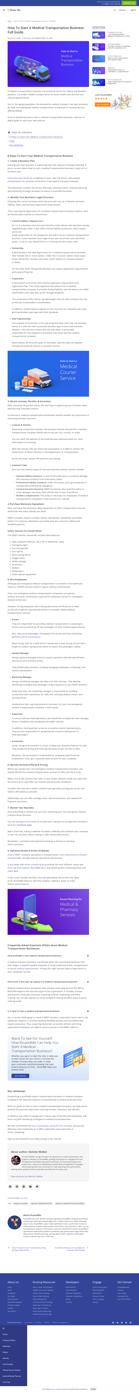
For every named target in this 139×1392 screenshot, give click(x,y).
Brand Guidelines (98, 1290)
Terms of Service (28, 1322)
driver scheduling (33, 864)
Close (93, 1389)
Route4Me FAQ (122, 1296)
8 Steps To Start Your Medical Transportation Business (36, 137)
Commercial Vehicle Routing (42, 1302)
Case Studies (121, 1293)
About (10, 1290)
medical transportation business (69, 1203)
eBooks (95, 1302)
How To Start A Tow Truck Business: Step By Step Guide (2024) (29, 1249)
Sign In (133, 10)
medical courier (20, 1203)
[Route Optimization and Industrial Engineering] (98, 82)
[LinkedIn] (17, 1186)
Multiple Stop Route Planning (43, 1290)
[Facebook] (10, 1186)
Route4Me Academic (15, 1302)
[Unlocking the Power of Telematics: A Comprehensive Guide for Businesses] (98, 70)
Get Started (12, 1311)
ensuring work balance (18, 867)
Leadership (11, 1293)
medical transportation (41, 1203)
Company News (9, 1340)
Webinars (6, 1346)
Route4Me (27, 1219)
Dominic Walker (15, 38)
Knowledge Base (123, 1287)
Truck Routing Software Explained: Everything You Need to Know (119, 36)
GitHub (68, 1299)
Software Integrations (73, 1293)
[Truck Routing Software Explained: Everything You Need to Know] (98, 35)
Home (10, 1287)
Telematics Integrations (74, 1296)
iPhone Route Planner (12, 1370)
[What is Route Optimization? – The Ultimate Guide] (98, 59)
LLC (16, 225)
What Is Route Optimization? (43, 1287)
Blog (9, 21)
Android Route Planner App (42, 1314)
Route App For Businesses (42, 1305)
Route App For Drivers (40, 1308)
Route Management (40, 1299)
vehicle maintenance (30, 637)
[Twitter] (130, 1322)
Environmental (13, 1299)
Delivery (24, 1198)
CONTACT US (129, 3)
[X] (23, 1186)
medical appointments (28, 968)
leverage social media (26, 821)
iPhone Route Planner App (42, 1311)
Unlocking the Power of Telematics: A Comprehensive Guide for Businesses (118, 71)
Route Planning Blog (100, 1287)
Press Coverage (98, 1299)
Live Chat (6, 1382)
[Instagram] (122, 1322)
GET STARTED (20, 1076)
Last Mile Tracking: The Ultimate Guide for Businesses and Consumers (119, 48)
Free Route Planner (124, 1299)
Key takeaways (16, 145)
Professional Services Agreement (60, 1322)
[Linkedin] (113, 1322)
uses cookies (55, 1389)
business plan (16, 178)
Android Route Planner (12, 1376)
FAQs (11, 141)
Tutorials (69, 1302)
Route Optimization (115, 56)
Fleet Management (114, 44)
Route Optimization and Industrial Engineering (119, 82)
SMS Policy (47, 1322)
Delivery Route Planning (41, 1293)
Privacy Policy (38, 1322)
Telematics (111, 68)
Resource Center (98, 1296)
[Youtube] (117, 1322)
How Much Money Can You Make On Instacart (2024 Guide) (70, 1249)
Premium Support (14, 1305)
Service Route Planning (41, 1296)
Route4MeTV (97, 1293)
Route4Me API (71, 1287)
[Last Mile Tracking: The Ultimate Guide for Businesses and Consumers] (98, 47)
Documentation (71, 1290)
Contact (122, 10)
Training (120, 1290)
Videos (5, 1352)
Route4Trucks (56, 1125)
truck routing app (40, 1125)
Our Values (11, 1296)
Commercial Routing (115, 32)
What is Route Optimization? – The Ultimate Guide (118, 59)
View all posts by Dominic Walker (27, 1176)
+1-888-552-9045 (110, 4)
